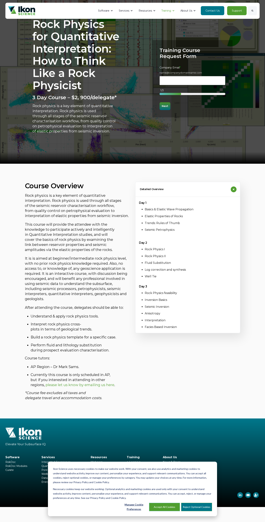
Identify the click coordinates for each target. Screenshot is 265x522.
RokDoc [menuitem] (10, 462)
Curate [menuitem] (9, 470)
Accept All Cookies (164, 506)
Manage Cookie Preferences (134, 507)
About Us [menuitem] (170, 457)
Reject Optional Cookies (196, 506)
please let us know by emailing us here (80, 385)
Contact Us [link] (213, 10)
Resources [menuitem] (99, 457)
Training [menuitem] (133, 457)
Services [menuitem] (48, 457)
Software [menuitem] (12, 457)
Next (165, 106)
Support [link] (237, 10)
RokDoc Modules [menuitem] (16, 466)
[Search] (252, 10)
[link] (21, 10)
